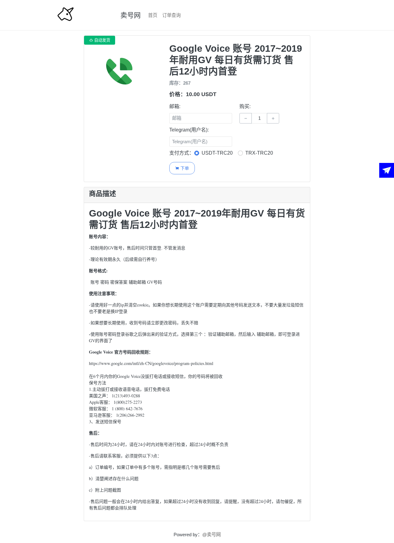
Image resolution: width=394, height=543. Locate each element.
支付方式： (181, 153)
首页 (152, 15)
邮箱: (174, 106)
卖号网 (130, 15)
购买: (245, 106)
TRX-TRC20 (259, 153)
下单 (182, 168)
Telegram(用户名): (189, 129)
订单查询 (171, 15)
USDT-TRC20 (217, 153)
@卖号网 (211, 534)
